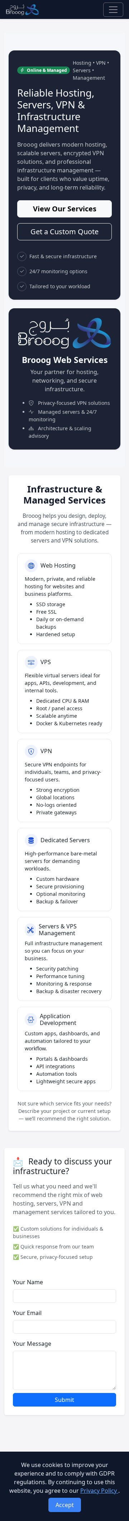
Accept (65, 1505)
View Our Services (64, 209)
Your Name (28, 1282)
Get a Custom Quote (64, 231)
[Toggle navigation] (113, 10)
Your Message (32, 1344)
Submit (64, 1400)
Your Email (27, 1313)
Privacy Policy (99, 1491)
